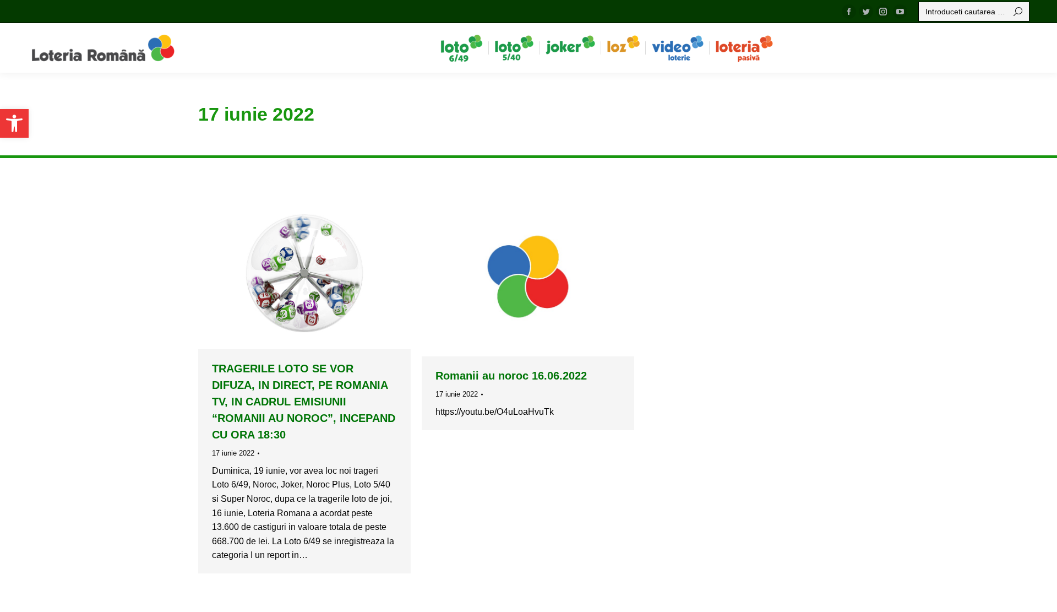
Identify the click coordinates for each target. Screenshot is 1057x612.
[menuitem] (461, 48)
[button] (14, 123)
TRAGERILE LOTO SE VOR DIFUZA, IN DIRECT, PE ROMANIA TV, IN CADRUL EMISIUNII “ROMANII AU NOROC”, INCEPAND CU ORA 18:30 (303, 401)
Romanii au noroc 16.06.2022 (511, 376)
